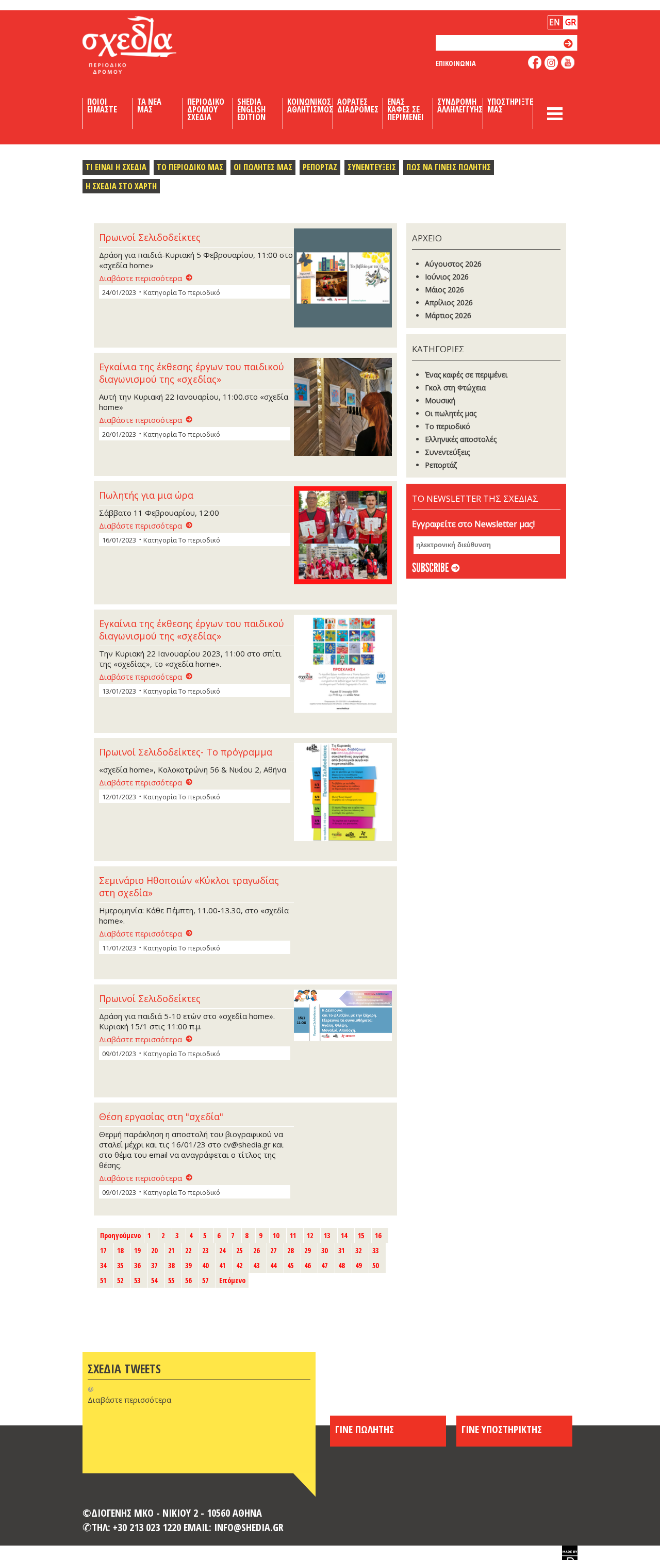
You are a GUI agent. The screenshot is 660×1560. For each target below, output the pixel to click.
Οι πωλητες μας (263, 167)
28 (290, 1250)
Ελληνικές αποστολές (461, 439)
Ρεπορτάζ (441, 465)
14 (344, 1235)
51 (103, 1280)
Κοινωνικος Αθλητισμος (310, 105)
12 (310, 1235)
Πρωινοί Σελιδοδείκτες (150, 237)
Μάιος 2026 (444, 289)
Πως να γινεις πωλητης (448, 167)
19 (137, 1250)
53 (137, 1280)
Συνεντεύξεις (447, 452)
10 (276, 1235)
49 (358, 1265)
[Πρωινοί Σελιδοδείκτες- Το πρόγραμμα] (343, 793)
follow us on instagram (551, 63)
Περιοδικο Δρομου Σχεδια (205, 109)
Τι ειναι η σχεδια (116, 167)
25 (239, 1250)
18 (120, 1250)
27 (273, 1250)
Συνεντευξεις (372, 167)
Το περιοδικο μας (190, 167)
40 (205, 1265)
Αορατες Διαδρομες (357, 105)
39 (188, 1265)
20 (154, 1250)
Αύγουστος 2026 (453, 264)
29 (307, 1250)
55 (171, 1280)
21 (171, 1250)
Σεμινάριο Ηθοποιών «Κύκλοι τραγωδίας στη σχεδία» (189, 886)
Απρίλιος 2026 (449, 302)
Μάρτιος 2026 (448, 315)
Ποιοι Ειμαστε (102, 105)
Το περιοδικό (447, 426)
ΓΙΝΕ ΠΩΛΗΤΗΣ (364, 1429)
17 (103, 1250)
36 (137, 1265)
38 (171, 1265)
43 (256, 1265)
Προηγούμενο (120, 1235)
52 (120, 1280)
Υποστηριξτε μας (510, 105)
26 (256, 1250)
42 (239, 1265)
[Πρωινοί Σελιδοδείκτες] (343, 278)
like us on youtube (568, 62)
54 (154, 1280)
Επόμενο (232, 1280)
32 (358, 1250)
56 (188, 1280)
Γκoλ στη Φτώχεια (455, 387)
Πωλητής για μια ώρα (146, 495)
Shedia (146, 45)
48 (341, 1265)
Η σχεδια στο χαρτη (121, 186)
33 (375, 1250)
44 (273, 1265)
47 (324, 1265)
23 (205, 1250)
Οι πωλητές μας (450, 413)
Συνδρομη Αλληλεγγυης (460, 105)
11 (293, 1235)
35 (120, 1265)
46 (307, 1265)
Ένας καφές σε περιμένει (466, 375)
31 (341, 1250)
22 (188, 1250)
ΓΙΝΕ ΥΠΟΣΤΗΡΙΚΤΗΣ (501, 1429)
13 (327, 1235)
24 (222, 1250)
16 (378, 1235)
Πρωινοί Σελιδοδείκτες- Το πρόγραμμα (185, 752)
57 (205, 1280)
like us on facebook (535, 62)
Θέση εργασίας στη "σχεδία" (161, 1116)
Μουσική (440, 400)
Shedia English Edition (251, 109)
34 (103, 1265)
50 (375, 1265)
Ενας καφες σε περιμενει (405, 109)
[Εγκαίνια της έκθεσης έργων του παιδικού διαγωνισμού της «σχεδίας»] (343, 408)
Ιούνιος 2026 (447, 277)
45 (290, 1265)
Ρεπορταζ (320, 167)
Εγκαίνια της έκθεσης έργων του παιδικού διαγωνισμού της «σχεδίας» (191, 372)
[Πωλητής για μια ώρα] (343, 536)
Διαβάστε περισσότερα (140, 278)
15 (361, 1235)
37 (154, 1265)
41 (222, 1265)
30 (324, 1250)
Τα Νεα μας (149, 105)
